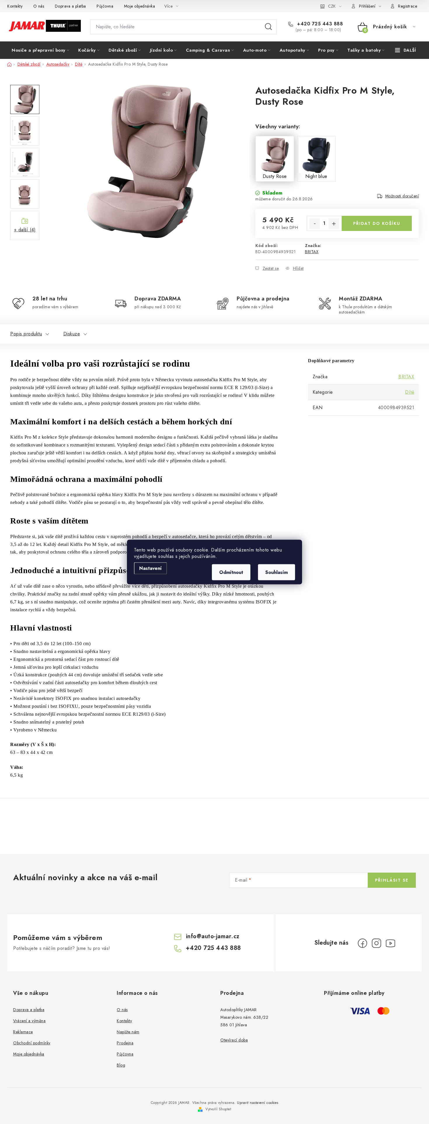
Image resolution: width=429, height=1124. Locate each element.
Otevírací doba (234, 1040)
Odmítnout (231, 572)
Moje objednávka (139, 6)
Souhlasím (276, 572)
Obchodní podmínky (31, 1043)
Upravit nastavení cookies (257, 1102)
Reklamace (23, 1032)
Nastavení (150, 568)
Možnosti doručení (402, 196)
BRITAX (311, 252)
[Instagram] (376, 943)
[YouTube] (390, 943)
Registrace (407, 6)
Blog (121, 1065)
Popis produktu (26, 333)
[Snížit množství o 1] (314, 223)
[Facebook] (362, 943)
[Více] (405, 50)
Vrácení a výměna (29, 1021)
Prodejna (125, 1043)
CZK (332, 6)
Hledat (268, 26)
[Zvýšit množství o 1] (334, 223)
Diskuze (71, 333)
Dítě (409, 392)
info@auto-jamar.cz (213, 936)
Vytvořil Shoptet (218, 1109)
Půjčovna (105, 6)
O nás (38, 6)
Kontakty (14, 6)
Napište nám (128, 1032)
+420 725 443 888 (319, 24)
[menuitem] (40, 50)
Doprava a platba (70, 6)
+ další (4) (25, 229)
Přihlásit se (392, 880)
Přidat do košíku (376, 223)
